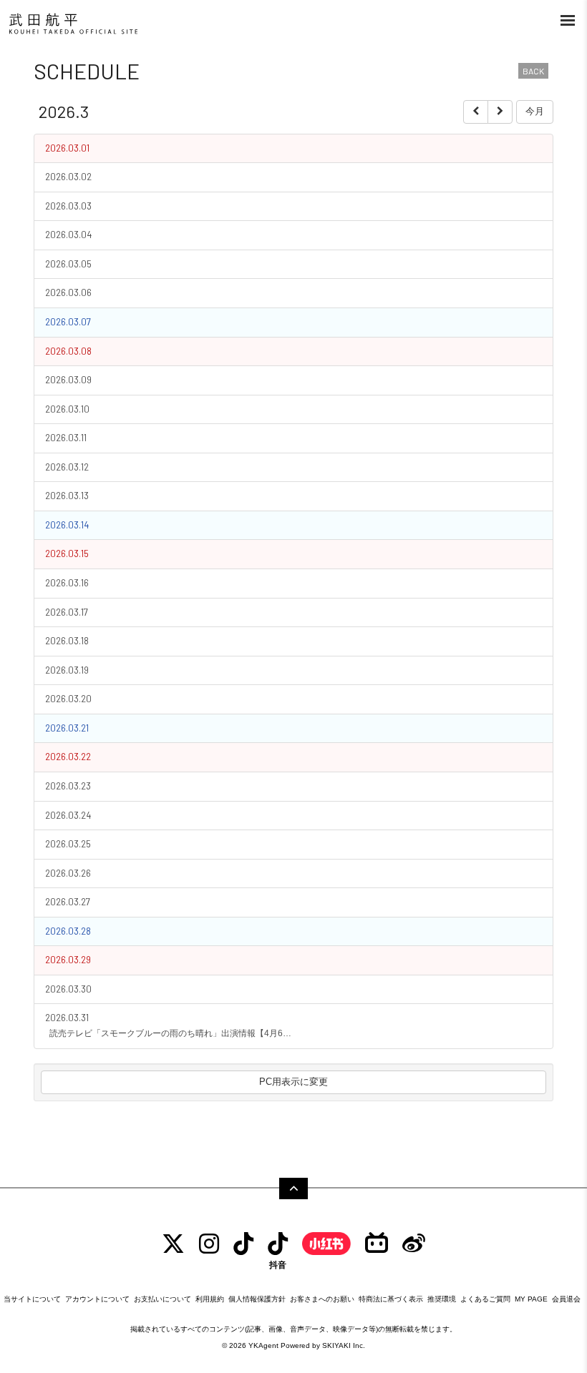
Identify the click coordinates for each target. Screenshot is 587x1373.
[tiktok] (243, 1244)
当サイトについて (32, 1299)
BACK (533, 71)
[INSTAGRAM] (209, 1244)
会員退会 (566, 1299)
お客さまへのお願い (322, 1299)
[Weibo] (413, 1244)
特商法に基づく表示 (391, 1299)
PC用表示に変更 (293, 1081)
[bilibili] (376, 1244)
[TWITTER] (173, 1244)
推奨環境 (441, 1299)
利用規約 (209, 1299)
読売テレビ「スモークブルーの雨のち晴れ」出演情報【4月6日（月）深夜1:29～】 (172, 1033)
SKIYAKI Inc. (343, 1345)
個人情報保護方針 (257, 1299)
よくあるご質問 (485, 1299)
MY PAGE (531, 1299)
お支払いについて (162, 1299)
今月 (534, 111)
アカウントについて (97, 1299)
